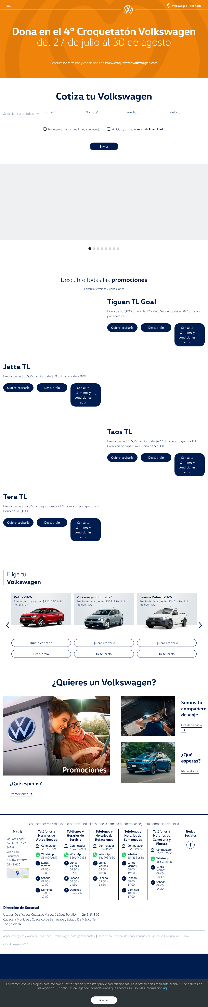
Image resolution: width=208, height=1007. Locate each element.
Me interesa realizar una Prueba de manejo (74, 129)
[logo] (128, 10)
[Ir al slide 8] (118, 248)
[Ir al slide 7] (114, 248)
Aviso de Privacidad (150, 129)
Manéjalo (187, 771)
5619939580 (107, 857)
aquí (166, 988)
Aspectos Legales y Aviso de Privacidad (27, 936)
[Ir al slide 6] (110, 248)
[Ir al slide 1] (89, 248)
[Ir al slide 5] (106, 248)
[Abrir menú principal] (8, 5)
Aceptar (104, 1000)
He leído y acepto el (138, 129)
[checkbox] (45, 129)
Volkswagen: (62, 936)
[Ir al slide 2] (94, 248)
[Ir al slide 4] (102, 248)
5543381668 (136, 857)
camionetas (88, 936)
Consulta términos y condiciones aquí (187, 335)
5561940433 (78, 857)
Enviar (104, 146)
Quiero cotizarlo (122, 328)
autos (74, 936)
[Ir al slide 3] (98, 248)
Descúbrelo (156, 328)
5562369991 (49, 849)
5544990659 (49, 857)
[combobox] (21, 113)
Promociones (19, 794)
